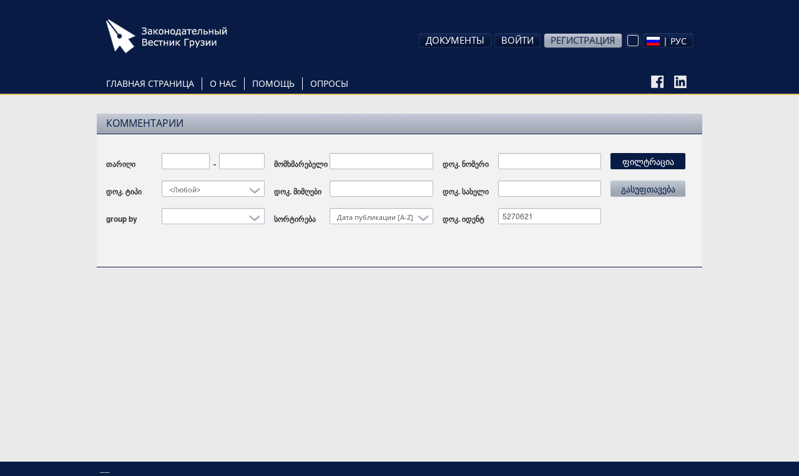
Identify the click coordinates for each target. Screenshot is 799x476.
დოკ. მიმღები (297, 191)
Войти (517, 40)
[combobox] (668, 40)
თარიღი (120, 163)
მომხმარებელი (301, 163)
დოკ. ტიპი (124, 191)
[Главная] (184, 36)
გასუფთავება (648, 188)
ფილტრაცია (648, 161)
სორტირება (295, 218)
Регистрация (583, 40)
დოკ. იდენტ (463, 218)
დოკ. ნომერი (466, 163)
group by (121, 218)
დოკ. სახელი (466, 191)
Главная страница (150, 83)
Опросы (329, 83)
